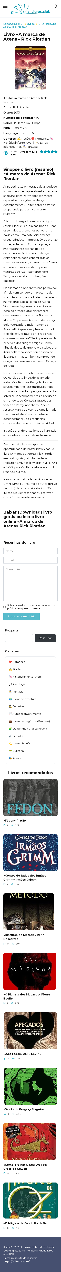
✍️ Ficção (15, 669)
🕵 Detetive (16, 706)
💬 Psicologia (17, 684)
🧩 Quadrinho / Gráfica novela (28, 728)
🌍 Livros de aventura (22, 699)
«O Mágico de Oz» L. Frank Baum (27, 1223)
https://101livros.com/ (16, 1261)
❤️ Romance (17, 661)
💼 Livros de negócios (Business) (29, 721)
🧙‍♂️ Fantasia (16, 691)
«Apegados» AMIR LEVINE (22, 1054)
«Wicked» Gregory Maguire (24, 1109)
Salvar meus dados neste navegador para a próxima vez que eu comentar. (31, 607)
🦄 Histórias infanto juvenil (25, 676)
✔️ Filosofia (16, 736)
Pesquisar (11, 630)
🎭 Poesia (15, 758)
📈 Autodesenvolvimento (25, 713)
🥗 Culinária (16, 750)
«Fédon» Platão (14, 820)
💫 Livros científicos (21, 743)
